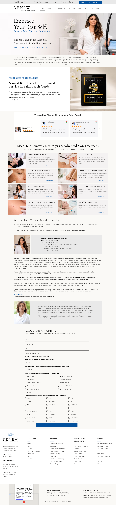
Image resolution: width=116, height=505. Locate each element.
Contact (29, 459)
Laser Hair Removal (30, 146)
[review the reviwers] (66, 122)
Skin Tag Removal (56, 461)
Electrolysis (52, 146)
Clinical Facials (55, 456)
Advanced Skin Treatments (82, 146)
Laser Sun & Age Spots (57, 448)
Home (29, 443)
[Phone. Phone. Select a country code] (27, 353)
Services (29, 448)
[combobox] (57, 362)
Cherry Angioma (55, 464)
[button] (49, 8)
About (29, 446)
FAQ (28, 456)
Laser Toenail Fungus (57, 451)
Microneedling (55, 454)
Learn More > (101, 166)
